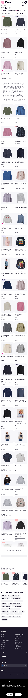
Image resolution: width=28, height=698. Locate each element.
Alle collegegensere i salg (6, 569)
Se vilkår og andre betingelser (15, 100)
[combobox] (22, 13)
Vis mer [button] (14, 556)
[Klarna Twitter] (17, 674)
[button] (3, 70)
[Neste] (25, 579)
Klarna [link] (2, 5)
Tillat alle (18, 694)
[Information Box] (9, 13)
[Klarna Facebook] (4, 674)
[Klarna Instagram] (24, 674)
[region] (14, 688)
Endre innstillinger (14, 690)
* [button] (19, 55)
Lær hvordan (22, 10)
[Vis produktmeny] (25, 8)
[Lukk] (25, 681)
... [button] (20, 5)
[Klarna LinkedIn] (11, 674)
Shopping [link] (7, 5)
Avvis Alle (10, 694)
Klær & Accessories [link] (15, 5)
